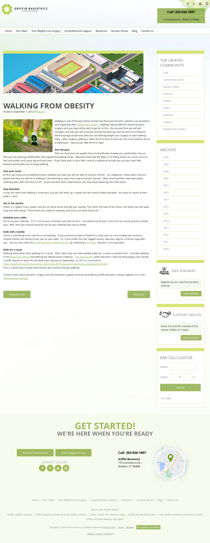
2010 (166, 248)
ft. (180, 376)
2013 (166, 227)
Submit (181, 387)
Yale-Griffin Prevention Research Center (181, 514)
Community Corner (173, 79)
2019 (166, 185)
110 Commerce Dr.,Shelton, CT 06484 (130, 462)
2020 (166, 178)
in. (194, 376)
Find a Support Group (73, 452)
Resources (101, 30)
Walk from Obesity (20, 256)
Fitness (167, 100)
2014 (166, 220)
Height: (164, 376)
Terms (121, 527)
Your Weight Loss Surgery (46, 30)
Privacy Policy (109, 527)
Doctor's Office (171, 86)
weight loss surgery (87, 124)
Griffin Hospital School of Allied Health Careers (60, 514)
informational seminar (15, 278)
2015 (166, 213)
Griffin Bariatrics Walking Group (51, 242)
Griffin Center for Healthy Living (107, 514)
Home (8, 30)
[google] (207, 4)
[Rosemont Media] (119, 534)
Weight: (164, 366)
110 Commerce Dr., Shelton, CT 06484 (181, 19)
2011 (166, 241)
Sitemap (130, 527)
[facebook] (188, 4)
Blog (134, 30)
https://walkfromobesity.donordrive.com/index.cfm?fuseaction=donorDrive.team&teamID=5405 (55, 264)
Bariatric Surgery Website (99, 533)
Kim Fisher (91, 242)
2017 (166, 199)
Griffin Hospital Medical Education (105, 519)
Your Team (22, 30)
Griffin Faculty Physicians (142, 514)
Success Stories (119, 30)
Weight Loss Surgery (174, 129)
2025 (166, 164)
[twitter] (193, 4)
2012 (166, 234)
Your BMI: (166, 398)
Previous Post (17, 294)
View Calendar (191, 293)
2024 (166, 171)
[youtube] (200, 4)
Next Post (138, 294)
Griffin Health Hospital (19, 514)
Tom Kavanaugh (83, 256)
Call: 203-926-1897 (181, 12)
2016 (166, 206)
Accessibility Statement (148, 527)
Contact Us (147, 30)
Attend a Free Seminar (35, 452)
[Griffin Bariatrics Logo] (26, 13)
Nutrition (168, 114)
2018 (166, 192)
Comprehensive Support (78, 30)
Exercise (41, 111)
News (166, 107)
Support (167, 122)
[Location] (170, 464)
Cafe (165, 72)
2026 (166, 157)
